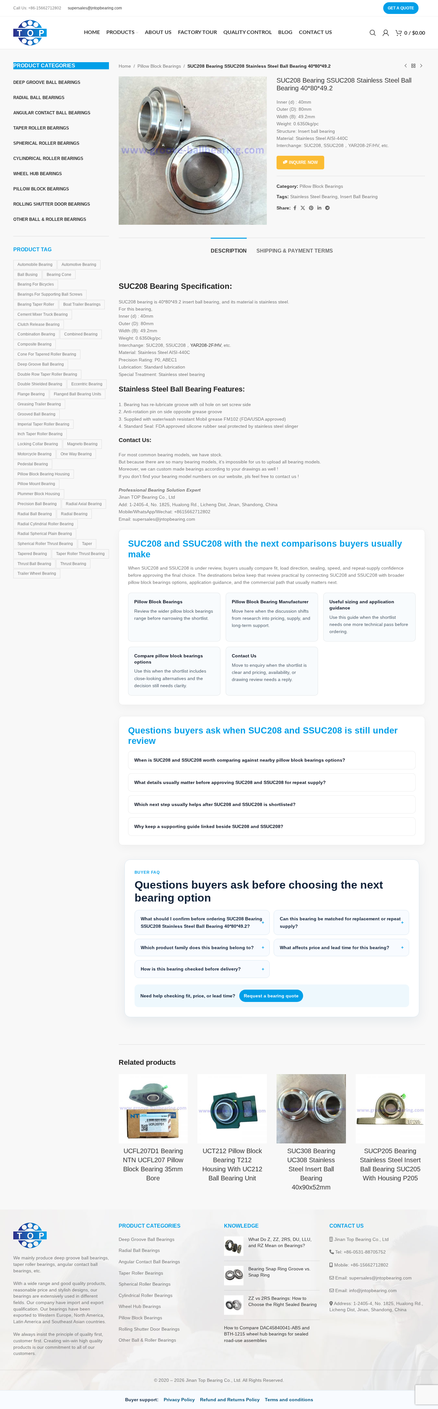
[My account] (385, 32)
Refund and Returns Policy (230, 1399)
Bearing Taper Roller (36, 304)
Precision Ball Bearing (37, 504)
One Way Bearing (76, 454)
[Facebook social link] (295, 208)
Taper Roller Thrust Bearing (80, 553)
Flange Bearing (31, 394)
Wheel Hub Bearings (140, 1306)
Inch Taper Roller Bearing (40, 434)
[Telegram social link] (327, 208)
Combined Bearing (81, 334)
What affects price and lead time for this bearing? (334, 947)
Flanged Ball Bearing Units (77, 394)
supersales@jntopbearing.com (95, 8)
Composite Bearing (35, 344)
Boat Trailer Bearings (82, 304)
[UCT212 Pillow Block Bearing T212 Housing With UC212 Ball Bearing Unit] (232, 1108)
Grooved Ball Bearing (36, 414)
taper (87, 543)
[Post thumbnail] (233, 1246)
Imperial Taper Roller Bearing (43, 424)
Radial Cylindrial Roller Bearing (46, 524)
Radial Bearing (74, 514)
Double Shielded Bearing (40, 384)
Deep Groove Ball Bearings (146, 1239)
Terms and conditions (289, 1399)
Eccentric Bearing (86, 384)
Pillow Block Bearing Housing (44, 474)
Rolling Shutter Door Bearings (149, 1329)
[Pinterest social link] (311, 208)
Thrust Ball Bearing (34, 564)
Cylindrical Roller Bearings (145, 1295)
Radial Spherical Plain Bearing (45, 533)
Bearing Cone (59, 274)
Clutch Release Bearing (39, 324)
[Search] (372, 32)
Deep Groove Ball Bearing (41, 364)
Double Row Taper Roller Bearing (47, 374)
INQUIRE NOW (303, 162)
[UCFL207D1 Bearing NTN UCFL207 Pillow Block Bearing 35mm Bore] (153, 1108)
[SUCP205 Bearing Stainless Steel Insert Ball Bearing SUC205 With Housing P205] (390, 1108)
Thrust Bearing (73, 564)
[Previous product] (405, 66)
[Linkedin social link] (319, 208)
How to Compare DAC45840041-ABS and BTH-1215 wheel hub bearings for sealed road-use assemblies (267, 1334)
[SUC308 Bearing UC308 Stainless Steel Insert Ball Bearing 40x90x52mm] (311, 1108)
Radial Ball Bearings (139, 1250)
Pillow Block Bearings (159, 66)
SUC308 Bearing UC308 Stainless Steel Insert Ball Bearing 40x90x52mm (311, 1169)
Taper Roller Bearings (141, 1273)
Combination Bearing (36, 334)
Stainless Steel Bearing (313, 196)
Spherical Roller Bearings (145, 1284)
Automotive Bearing (79, 264)
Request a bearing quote (271, 995)
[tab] (229, 247)
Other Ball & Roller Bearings (147, 1340)
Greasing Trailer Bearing (39, 404)
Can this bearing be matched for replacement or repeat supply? (340, 922)
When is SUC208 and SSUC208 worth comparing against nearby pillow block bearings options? (239, 760)
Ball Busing (28, 274)
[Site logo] (30, 32)
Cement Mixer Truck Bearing (43, 314)
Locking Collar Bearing (38, 444)
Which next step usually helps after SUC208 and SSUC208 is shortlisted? (215, 804)
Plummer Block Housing (39, 494)
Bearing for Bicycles (36, 284)
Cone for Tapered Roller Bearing (47, 354)
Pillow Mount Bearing (36, 484)
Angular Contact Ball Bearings (149, 1261)
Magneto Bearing (82, 444)
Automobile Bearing (35, 264)
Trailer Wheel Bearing (37, 573)
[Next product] (421, 66)
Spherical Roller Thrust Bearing (45, 543)
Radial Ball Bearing (35, 514)
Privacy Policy (179, 1399)
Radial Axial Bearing (84, 504)
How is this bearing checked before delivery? (191, 969)
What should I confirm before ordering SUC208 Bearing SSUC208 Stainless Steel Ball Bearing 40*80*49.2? (201, 922)
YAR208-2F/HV (205, 345)
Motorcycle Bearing (35, 454)
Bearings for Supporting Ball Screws (50, 294)
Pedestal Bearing (33, 464)
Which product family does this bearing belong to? (197, 947)
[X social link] (303, 208)
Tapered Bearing (32, 553)
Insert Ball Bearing (359, 196)
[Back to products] (413, 66)
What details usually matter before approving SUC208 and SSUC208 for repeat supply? (230, 782)
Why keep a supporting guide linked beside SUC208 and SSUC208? (208, 826)
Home (125, 66)
